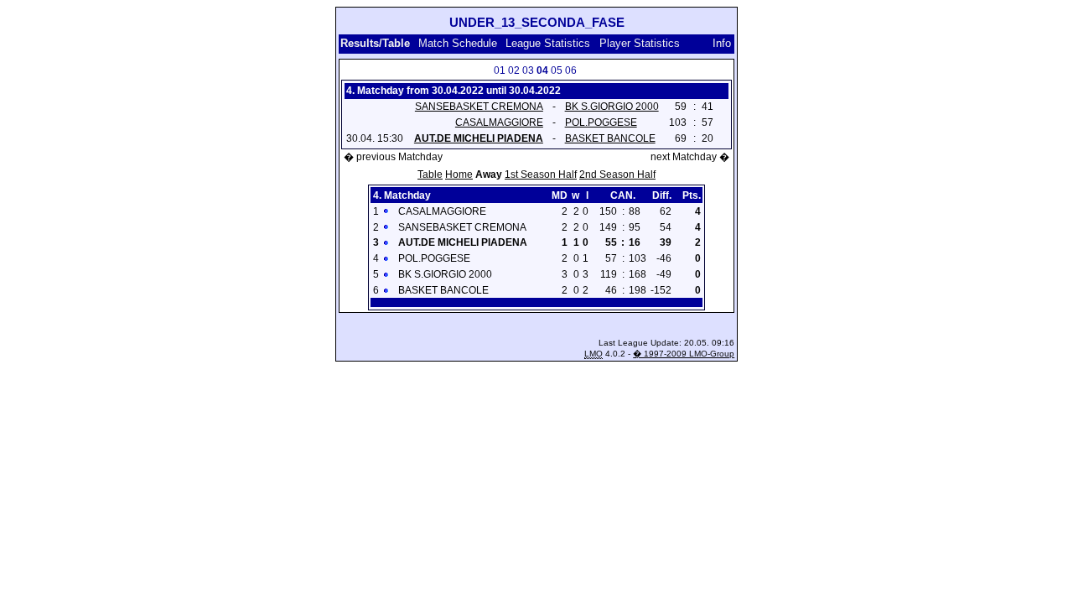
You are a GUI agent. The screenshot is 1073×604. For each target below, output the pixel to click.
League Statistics (547, 43)
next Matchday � (690, 157)
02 (514, 70)
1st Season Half (541, 174)
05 (556, 70)
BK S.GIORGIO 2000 (612, 106)
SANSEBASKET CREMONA (479, 106)
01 (499, 70)
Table (430, 174)
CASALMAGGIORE (499, 122)
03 (528, 70)
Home (459, 174)
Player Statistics (639, 43)
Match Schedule (457, 43)
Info (722, 43)
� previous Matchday (393, 157)
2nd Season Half (617, 174)
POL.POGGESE (601, 122)
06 (571, 70)
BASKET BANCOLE (610, 138)
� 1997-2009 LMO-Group (683, 353)
